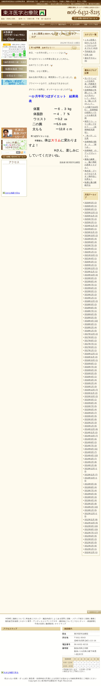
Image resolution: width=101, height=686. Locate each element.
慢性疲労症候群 (11, 621)
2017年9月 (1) (91, 337)
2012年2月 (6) (91, 546)
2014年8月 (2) (91, 442)
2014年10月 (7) (91, 436)
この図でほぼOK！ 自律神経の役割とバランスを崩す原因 (91, 112)
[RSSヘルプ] (24, 153)
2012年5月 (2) (91, 539)
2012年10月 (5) (91, 523)
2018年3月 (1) (91, 324)
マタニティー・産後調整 (84, 621)
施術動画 (49, 624)
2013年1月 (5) (91, 510)
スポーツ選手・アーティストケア (34, 621)
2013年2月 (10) (91, 507)
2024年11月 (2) (91, 226)
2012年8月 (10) (91, 529)
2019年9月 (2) (91, 278)
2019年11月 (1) (91, 272)
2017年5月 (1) (91, 347)
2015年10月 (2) (91, 396)
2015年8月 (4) (91, 403)
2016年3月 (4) (91, 380)
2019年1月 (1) (91, 298)
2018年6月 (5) (91, 314)
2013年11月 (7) (91, 475)
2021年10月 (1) (91, 255)
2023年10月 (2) (91, 235)
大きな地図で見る (12, 193)
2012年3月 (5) (91, 542)
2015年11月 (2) (91, 393)
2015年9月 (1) (91, 400)
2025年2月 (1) (91, 222)
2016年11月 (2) (91, 357)
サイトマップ (60, 624)
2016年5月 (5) (91, 373)
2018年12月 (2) (91, 301)
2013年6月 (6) (91, 494)
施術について (26, 24)
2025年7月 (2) (91, 219)
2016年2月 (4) (91, 383)
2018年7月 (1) (91, 311)
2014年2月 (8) (91, 462)
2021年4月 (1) (91, 258)
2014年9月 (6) (91, 439)
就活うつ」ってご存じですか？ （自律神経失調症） (90, 126)
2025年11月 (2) (91, 216)
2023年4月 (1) (91, 249)
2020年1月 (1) (91, 265)
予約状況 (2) (90, 51)
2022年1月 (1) (91, 252)
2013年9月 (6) (91, 484)
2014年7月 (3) (91, 446)
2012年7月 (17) (91, 533)
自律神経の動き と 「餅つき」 (90, 144)
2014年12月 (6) (91, 429)
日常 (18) (88, 55)
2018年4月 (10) (91, 321)
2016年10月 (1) (91, 360)
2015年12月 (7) (91, 390)
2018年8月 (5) (91, 308)
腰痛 (93, 619)
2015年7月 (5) (91, 406)
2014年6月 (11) (91, 449)
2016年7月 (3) (91, 367)
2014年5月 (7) (91, 452)
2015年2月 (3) (91, 423)
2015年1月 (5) (91, 426)
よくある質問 (74, 24)
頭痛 (87, 619)
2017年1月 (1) (91, 350)
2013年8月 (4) (91, 487)
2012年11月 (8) (91, 519)
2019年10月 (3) (91, 275)
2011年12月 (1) (91, 552)
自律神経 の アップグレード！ (91, 153)
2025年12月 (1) (91, 212)
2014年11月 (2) (91, 432)
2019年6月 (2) (91, 288)
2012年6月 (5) (91, 536)
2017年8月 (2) (91, 340)
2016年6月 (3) (91, 370)
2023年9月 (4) (91, 239)
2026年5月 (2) (91, 203)
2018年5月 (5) (91, 317)
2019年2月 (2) (91, 294)
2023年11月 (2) (91, 232)
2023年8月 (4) (91, 242)
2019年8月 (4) (91, 281)
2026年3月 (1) (91, 209)
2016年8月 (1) (91, 363)
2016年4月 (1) (91, 377)
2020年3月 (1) (91, 262)
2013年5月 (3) (91, 497)
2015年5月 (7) (91, 413)
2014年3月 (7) (91, 459)
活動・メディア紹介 (91, 24)
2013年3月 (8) (91, 504)
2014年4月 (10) (91, 455)
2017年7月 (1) (91, 344)
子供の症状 (39, 624)
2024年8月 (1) (91, 229)
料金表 (42, 24)
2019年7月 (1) (91, 285)
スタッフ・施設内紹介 (58, 24)
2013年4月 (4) (91, 500)
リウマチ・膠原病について (61, 621)
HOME (9, 24)
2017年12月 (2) (91, 334)
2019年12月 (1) (91, 268)
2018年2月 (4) (91, 327)
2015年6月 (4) (91, 409)
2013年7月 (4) (91, 490)
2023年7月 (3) (91, 245)
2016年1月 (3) (91, 386)
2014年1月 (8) (91, 465)
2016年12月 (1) (91, 354)
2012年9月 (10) (91, 526)
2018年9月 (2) (91, 304)
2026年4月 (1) (91, 206)
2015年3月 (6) (91, 419)
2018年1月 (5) (91, 331)
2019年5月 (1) (91, 291)
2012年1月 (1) (91, 549)
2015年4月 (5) (91, 416)
